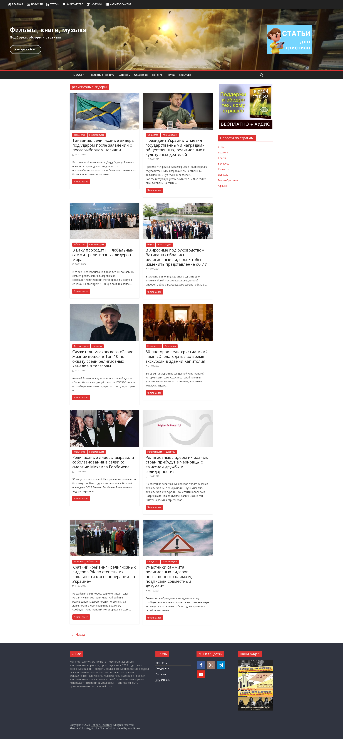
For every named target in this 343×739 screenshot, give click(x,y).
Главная (17, 4)
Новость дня (164, 244)
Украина (223, 152)
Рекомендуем (96, 134)
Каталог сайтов (120, 4)
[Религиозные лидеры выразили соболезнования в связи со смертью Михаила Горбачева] (104, 412)
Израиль (223, 174)
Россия (222, 158)
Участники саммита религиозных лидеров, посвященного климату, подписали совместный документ (169, 576)
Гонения (157, 74)
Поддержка (162, 668)
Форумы (96, 4)
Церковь (124, 74)
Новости (37, 4)
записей (162, 680)
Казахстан (224, 169)
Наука (171, 74)
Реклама (160, 674)
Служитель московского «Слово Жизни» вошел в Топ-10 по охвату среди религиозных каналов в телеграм (102, 358)
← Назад (78, 634)
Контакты (161, 662)
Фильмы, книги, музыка (48, 30)
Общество (141, 74)
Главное (78, 561)
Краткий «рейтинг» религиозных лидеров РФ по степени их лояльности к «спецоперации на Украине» (104, 574)
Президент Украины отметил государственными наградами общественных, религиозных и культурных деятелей (176, 147)
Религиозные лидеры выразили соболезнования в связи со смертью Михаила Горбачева (103, 462)
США (221, 147)
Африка (222, 185)
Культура (185, 74)
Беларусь (223, 163)
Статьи (54, 4)
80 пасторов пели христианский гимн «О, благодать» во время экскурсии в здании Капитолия (177, 356)
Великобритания (228, 180)
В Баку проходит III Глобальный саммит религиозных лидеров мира (103, 254)
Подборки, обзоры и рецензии (35, 37)
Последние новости (102, 74)
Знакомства (74, 4)
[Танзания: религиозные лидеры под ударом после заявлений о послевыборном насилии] (104, 95)
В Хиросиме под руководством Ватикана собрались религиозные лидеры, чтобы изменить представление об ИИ (177, 257)
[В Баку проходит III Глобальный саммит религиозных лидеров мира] (104, 205)
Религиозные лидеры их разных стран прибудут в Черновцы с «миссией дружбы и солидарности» (177, 464)
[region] (171, 39)
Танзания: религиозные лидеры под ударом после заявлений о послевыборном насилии (103, 144)
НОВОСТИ (78, 74)
